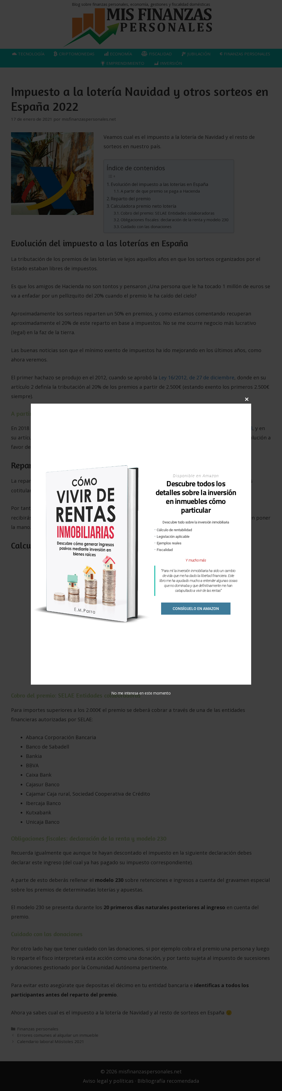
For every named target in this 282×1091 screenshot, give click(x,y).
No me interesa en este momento (140, 693)
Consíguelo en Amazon (196, 608)
